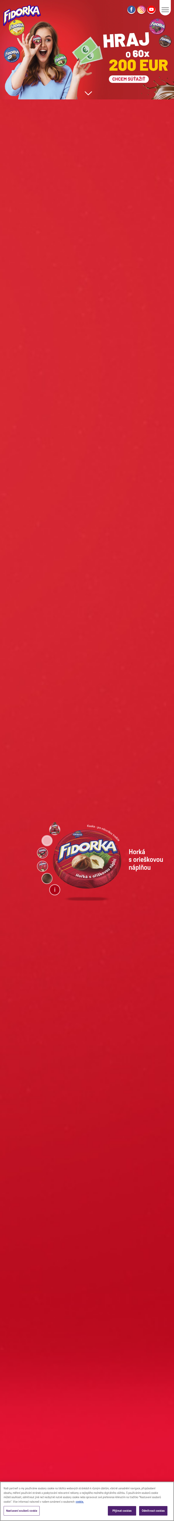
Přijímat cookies (122, 1510)
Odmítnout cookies (153, 1510)
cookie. (80, 1501)
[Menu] (165, 10)
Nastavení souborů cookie (21, 1510)
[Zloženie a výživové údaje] (54, 889)
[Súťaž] (87, 49)
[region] (87, 1501)
